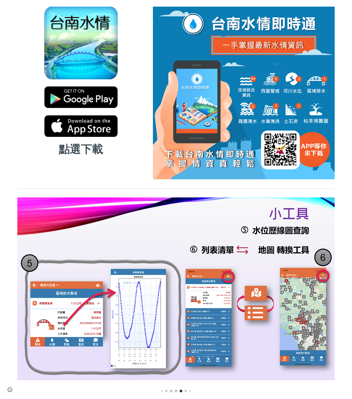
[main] (80, 148)
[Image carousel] (176, 294)
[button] (10, 389)
